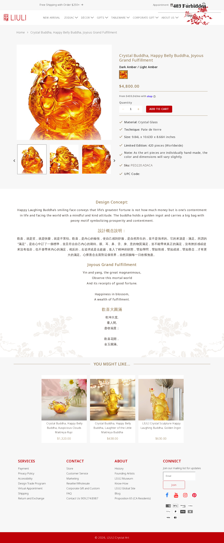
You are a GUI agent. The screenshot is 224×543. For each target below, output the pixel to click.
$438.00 (112, 438)
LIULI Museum (124, 478)
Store (69, 468)
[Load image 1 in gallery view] (31, 159)
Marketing (72, 478)
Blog (118, 493)
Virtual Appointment (30, 488)
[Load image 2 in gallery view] (64, 159)
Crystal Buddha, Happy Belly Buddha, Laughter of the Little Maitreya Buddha (112, 428)
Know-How (121, 483)
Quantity (125, 103)
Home (20, 32)
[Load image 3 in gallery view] (96, 159)
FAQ (69, 493)
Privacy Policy (26, 473)
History (119, 468)
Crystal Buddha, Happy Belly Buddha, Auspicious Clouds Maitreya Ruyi (64, 428)
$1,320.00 (64, 438)
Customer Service (77, 473)
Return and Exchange (31, 498)
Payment (23, 468)
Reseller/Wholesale (78, 483)
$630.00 (161, 438)
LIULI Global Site (125, 488)
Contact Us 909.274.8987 (82, 498)
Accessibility (25, 478)
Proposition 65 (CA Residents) (133, 498)
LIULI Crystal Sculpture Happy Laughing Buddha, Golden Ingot (161, 426)
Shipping (23, 493)
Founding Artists (125, 473)
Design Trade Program (32, 483)
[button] (70, 17)
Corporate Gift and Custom (83, 488)
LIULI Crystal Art (118, 537)
